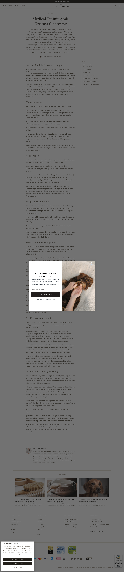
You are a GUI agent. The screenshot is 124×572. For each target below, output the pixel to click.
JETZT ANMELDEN (46, 294)
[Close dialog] (92, 263)
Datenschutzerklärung (14, 554)
